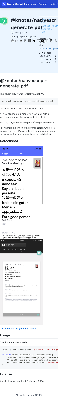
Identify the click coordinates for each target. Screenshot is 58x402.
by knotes (15, 32)
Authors (43, 4)
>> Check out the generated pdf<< (18, 328)
